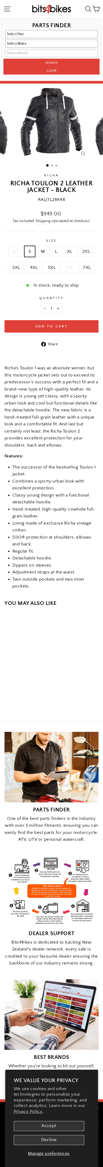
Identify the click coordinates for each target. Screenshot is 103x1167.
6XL (69, 267)
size (51, 240)
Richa (51, 175)
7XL (87, 267)
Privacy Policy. (28, 1111)
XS (15, 251)
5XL (51, 267)
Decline (49, 1139)
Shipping (43, 221)
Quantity (51, 298)
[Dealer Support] (51, 891)
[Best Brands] (51, 1014)
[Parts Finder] (51, 767)
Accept (48, 1125)
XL (69, 251)
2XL (86, 251)
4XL (34, 267)
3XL (16, 267)
